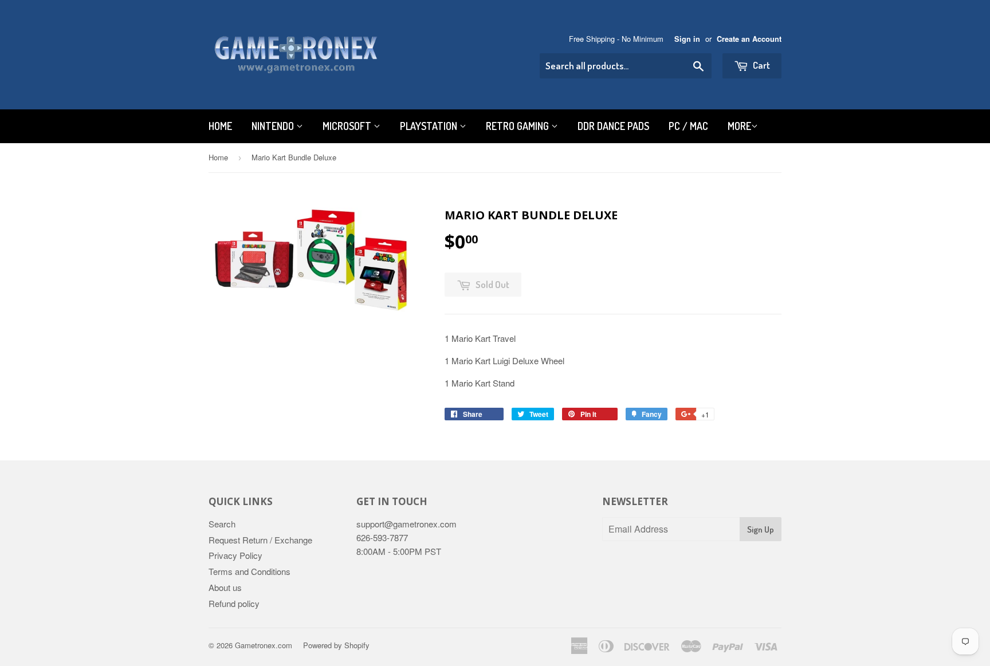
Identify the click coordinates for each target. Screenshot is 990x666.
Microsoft (348, 126)
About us (225, 587)
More (739, 126)
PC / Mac (688, 126)
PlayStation (429, 126)
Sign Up (760, 529)
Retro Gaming (518, 126)
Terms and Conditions (249, 571)
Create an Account (749, 39)
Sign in (687, 39)
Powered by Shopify (336, 645)
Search (222, 524)
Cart (760, 65)
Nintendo (274, 126)
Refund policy (234, 603)
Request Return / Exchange (260, 540)
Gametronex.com (263, 645)
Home (220, 126)
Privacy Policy (235, 555)
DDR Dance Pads (613, 126)
